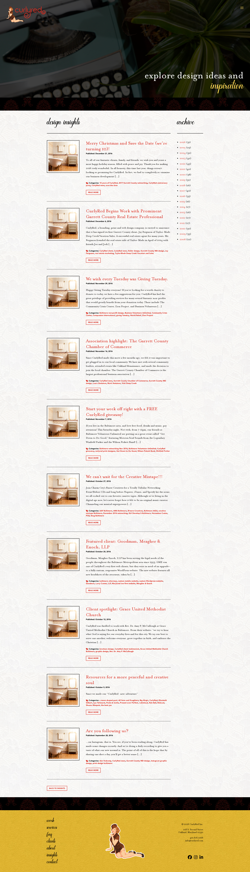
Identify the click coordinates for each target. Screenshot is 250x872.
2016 (182, 196)
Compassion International (104, 315)
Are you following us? (107, 730)
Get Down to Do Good (126, 451)
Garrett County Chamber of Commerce (131, 381)
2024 (183, 153)
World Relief (135, 315)
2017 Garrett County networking (133, 183)
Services (52, 827)
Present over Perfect (129, 703)
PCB (88, 516)
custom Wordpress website (151, 581)
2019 (182, 179)
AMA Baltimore (120, 511)
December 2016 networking (115, 513)
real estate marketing (104, 253)
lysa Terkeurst (99, 703)
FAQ (49, 834)
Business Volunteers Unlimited (138, 313)
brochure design (106, 649)
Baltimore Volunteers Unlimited (142, 448)
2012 (182, 217)
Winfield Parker (163, 451)
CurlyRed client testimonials (127, 649)
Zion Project (147, 315)
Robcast (160, 703)
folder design (134, 251)
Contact (52, 861)
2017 (182, 190)
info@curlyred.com (194, 840)
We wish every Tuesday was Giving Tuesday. (127, 279)
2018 (182, 185)
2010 (182, 228)
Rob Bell (152, 703)
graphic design (102, 651)
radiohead (143, 703)
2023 (183, 158)
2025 (182, 147)
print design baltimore (102, 763)
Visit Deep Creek (129, 383)
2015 (182, 201)
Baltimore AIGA (151, 511)
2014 (182, 207)
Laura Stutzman (99, 383)
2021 (182, 169)
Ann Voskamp (105, 761)
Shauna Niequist (93, 705)
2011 (182, 223)
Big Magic (144, 700)
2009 (183, 233)
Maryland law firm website (123, 583)
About (51, 848)
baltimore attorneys (108, 581)
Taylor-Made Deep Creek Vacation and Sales (134, 253)
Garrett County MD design (152, 251)
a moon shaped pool (108, 700)
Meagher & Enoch (144, 583)
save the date (112, 185)
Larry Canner (101, 583)
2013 (182, 212)
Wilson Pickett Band (146, 451)
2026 (183, 142)
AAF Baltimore (105, 511)
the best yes (106, 705)
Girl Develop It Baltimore (140, 513)
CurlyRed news (98, 185)
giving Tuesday (122, 315)
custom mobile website (128, 581)
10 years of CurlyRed (108, 183)
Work (50, 820)
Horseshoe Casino (159, 513)
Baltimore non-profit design (111, 313)
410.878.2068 (196, 837)
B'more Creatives (135, 511)
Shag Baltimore (97, 516)
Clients (51, 841)
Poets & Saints (112, 703)
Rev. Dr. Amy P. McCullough (122, 651)
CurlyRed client (106, 251)
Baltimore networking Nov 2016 (113, 448)
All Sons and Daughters (128, 700)
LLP (109, 583)
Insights (52, 854)
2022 (183, 163)
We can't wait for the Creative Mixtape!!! (124, 476)
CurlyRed (153, 700)
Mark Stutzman (114, 383)
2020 (183, 174)
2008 (183, 239)
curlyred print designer (105, 451)
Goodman (90, 583)
